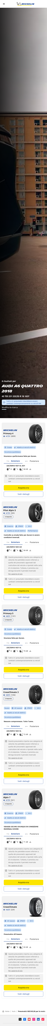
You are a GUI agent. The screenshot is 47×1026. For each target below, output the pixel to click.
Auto (14, 1011)
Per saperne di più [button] (15, 574)
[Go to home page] (25, 4)
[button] (13, 461)
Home (7, 1011)
